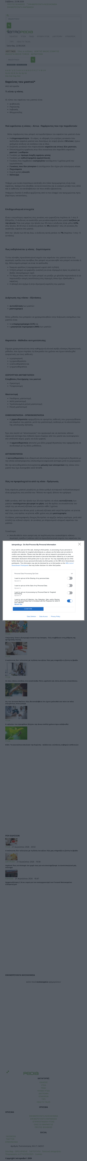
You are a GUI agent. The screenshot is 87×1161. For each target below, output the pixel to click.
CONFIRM (28, 609)
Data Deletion (31, 616)
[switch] (70, 578)
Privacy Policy (55, 616)
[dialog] (43, 580)
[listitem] (43, 573)
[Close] (80, 545)
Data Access (43, 616)
